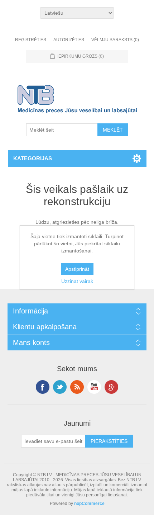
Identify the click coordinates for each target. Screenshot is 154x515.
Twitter (60, 387)
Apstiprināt (77, 269)
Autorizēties (68, 39)
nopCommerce (89, 503)
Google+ (111, 387)
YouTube (94, 387)
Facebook (42, 387)
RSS (77, 387)
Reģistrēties (30, 39)
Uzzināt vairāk (77, 281)
